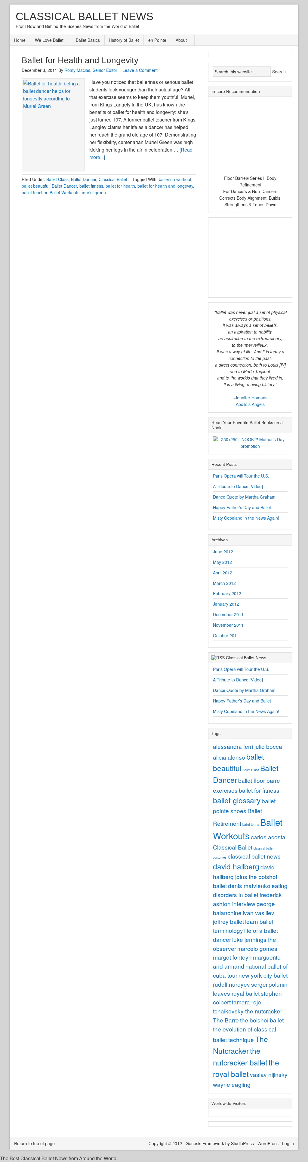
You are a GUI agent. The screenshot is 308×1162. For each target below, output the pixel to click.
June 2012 (223, 552)
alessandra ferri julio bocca (247, 746)
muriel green (94, 192)
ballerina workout (175, 179)
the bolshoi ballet (262, 1020)
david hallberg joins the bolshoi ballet (245, 876)
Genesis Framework (205, 1143)
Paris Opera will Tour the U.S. (241, 476)
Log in (288, 1143)
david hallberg (236, 866)
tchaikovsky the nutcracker (247, 1011)
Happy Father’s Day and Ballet (242, 507)
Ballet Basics (88, 40)
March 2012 (224, 583)
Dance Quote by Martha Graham (244, 497)
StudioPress (242, 1143)
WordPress (268, 1143)
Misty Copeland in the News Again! (246, 518)
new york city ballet (263, 975)
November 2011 (228, 625)
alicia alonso (229, 757)
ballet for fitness (259, 790)
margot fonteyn (232, 957)
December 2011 (228, 614)
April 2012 (222, 573)
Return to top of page (34, 1143)
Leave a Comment (140, 70)
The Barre (226, 1020)
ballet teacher (34, 192)
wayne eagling (232, 1084)
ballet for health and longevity (165, 186)
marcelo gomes (257, 948)
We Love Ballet (46, 40)
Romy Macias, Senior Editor (90, 70)
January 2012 (226, 604)
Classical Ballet (113, 179)
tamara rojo (246, 1002)
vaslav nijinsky (269, 1074)
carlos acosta (268, 837)
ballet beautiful (35, 186)
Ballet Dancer (83, 179)
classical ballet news (254, 856)
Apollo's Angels (250, 404)
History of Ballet (124, 40)
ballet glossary (236, 800)
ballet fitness (91, 186)
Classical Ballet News (84, 16)
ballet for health (120, 186)
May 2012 (222, 562)
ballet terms (250, 824)
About (179, 40)
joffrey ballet (228, 921)
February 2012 (227, 593)
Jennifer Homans (251, 398)
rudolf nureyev (231, 984)
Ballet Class (57, 179)
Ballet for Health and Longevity (80, 60)
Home (20, 40)
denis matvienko (249, 885)
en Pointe (157, 40)
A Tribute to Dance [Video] (238, 486)
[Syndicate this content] (218, 657)
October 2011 (226, 635)
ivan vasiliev (258, 912)
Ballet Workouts (64, 192)
